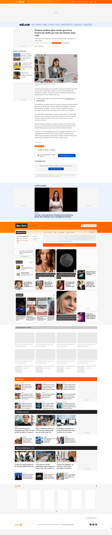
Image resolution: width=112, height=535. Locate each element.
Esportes (65, 401)
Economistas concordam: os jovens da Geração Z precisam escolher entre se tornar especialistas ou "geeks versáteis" (66, 430)
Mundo (37, 462)
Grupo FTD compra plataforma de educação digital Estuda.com (24, 465)
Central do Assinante (83, 1)
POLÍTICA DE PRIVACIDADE (68, 524)
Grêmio (22, 392)
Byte (43, 401)
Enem (16, 462)
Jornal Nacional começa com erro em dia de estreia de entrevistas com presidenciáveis (28, 476)
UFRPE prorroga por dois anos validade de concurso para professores (49, 440)
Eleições (24, 473)
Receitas (22, 382)
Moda (64, 382)
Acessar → (31, 262)
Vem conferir (24, 256)
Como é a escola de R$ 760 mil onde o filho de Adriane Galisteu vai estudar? (69, 476)
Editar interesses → (92, 232)
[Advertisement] (87, 440)
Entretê (43, 392)
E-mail (91, 1)
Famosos (44, 382)
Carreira (16, 426)
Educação (37, 213)
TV (63, 392)
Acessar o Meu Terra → (34, 225)
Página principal (22, 2)
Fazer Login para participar (56, 168)
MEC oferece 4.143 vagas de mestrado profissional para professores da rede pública (27, 440)
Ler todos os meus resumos (69, 245)
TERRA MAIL (73, 1)
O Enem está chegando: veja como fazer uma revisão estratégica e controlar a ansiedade (65, 466)
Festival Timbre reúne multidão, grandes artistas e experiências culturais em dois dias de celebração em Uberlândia (49, 476)
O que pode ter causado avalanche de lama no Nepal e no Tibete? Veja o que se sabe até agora (45, 466)
